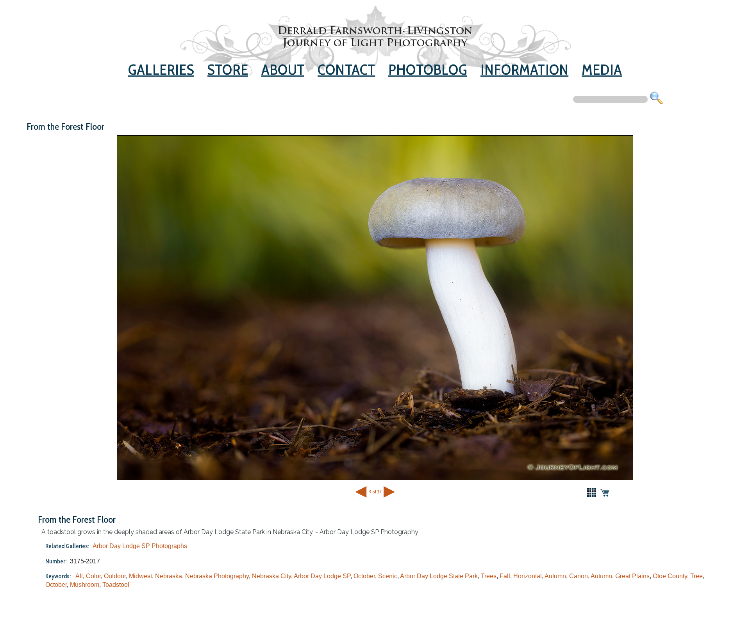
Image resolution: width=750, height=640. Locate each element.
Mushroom (84, 584)
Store (227, 69)
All (79, 576)
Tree (696, 576)
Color (93, 576)
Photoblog (427, 69)
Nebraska (168, 576)
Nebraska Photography (217, 576)
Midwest (140, 576)
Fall (505, 576)
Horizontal (527, 576)
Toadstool (115, 584)
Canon (578, 576)
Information (524, 69)
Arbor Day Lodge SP (322, 576)
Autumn (555, 576)
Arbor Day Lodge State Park (439, 576)
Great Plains (632, 576)
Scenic (387, 576)
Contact (346, 69)
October (364, 576)
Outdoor (115, 576)
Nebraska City (271, 576)
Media (602, 69)
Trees (488, 576)
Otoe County (670, 576)
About (282, 69)
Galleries (161, 69)
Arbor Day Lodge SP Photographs (140, 546)
